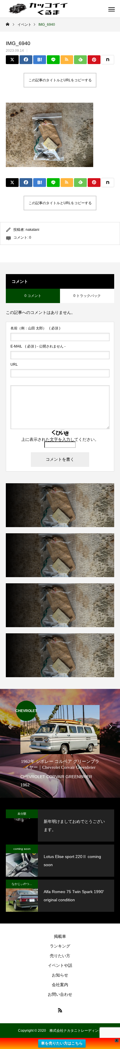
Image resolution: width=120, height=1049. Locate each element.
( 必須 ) (35, 328)
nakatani (32, 230)
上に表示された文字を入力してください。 (60, 439)
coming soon (22, 848)
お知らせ (60, 975)
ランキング (60, 946)
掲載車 (60, 936)
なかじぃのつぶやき (25, 883)
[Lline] (53, 59)
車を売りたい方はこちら (62, 1043)
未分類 (21, 813)
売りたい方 (60, 955)
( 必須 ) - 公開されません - (38, 346)
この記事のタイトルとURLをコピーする (60, 80)
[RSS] (60, 1010)
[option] (60, 745)
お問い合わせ (60, 994)
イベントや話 (60, 965)
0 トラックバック (87, 296)
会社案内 (60, 984)
